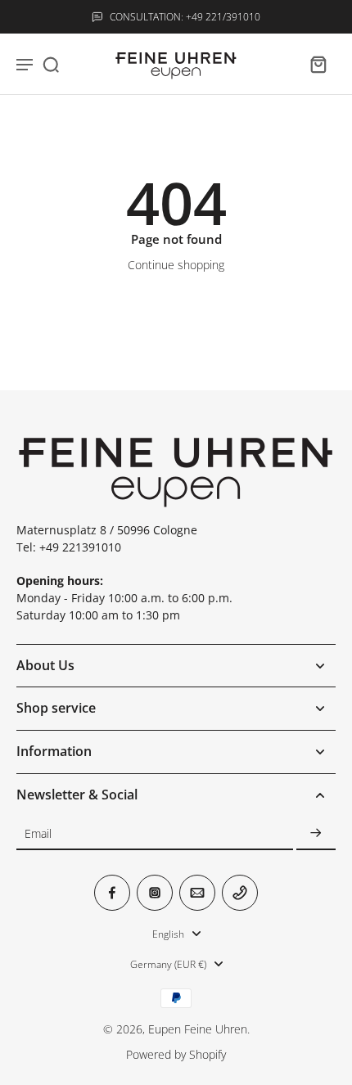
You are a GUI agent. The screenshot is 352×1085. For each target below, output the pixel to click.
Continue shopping (176, 264)
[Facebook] (112, 893)
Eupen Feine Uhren (197, 1029)
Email (38, 833)
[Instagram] (155, 893)
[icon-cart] (318, 63)
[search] (51, 63)
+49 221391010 (80, 547)
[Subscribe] (316, 833)
